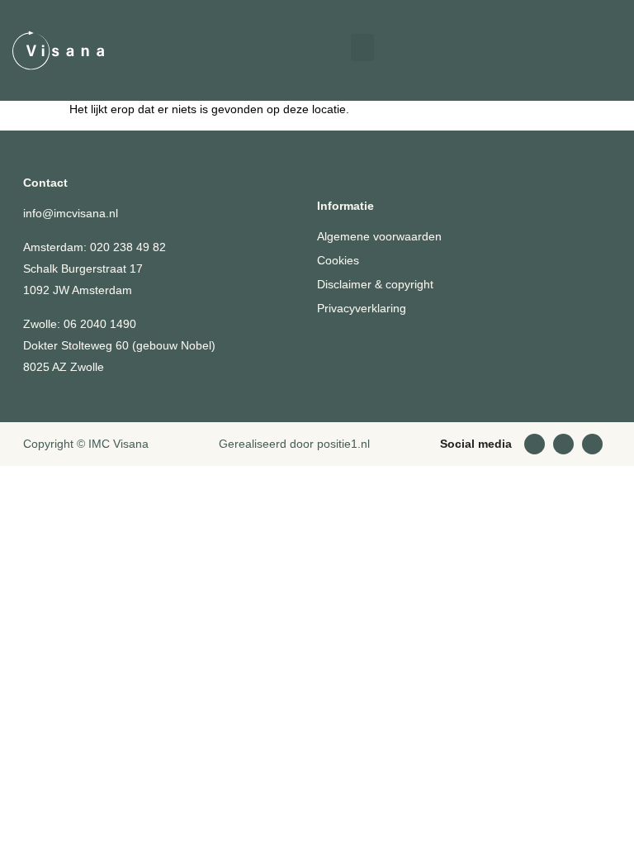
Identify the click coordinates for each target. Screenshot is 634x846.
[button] (362, 47)
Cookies (338, 260)
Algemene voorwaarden (379, 236)
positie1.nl (343, 443)
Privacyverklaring (361, 308)
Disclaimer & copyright (375, 284)
